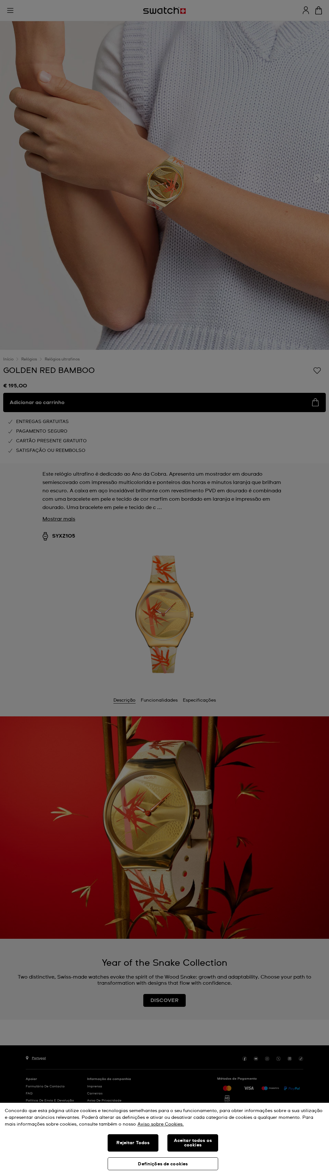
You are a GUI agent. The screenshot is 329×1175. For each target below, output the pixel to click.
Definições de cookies (163, 1164)
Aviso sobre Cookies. (161, 1124)
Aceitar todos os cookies (193, 1142)
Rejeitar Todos (132, 1143)
